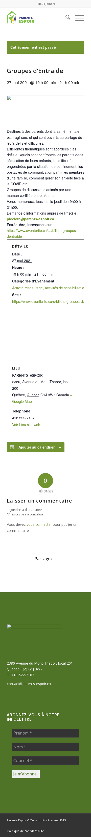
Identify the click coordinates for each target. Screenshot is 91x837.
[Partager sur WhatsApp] (39, 573)
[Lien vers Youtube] (80, 825)
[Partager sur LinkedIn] (64, 573)
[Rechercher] (65, 18)
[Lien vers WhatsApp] (57, 825)
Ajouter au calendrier (36, 447)
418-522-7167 (22, 674)
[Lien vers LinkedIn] (73, 825)
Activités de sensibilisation (65, 287)
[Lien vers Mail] (65, 825)
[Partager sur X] (26, 573)
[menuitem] (46, 4)
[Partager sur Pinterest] (52, 573)
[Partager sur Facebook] (13, 573)
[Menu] (77, 18)
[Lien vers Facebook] (50, 825)
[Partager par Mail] (77, 573)
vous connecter (39, 524)
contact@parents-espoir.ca (29, 683)
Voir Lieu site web (26, 424)
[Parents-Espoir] (38, 18)
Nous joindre (47, 4)
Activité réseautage (27, 287)
